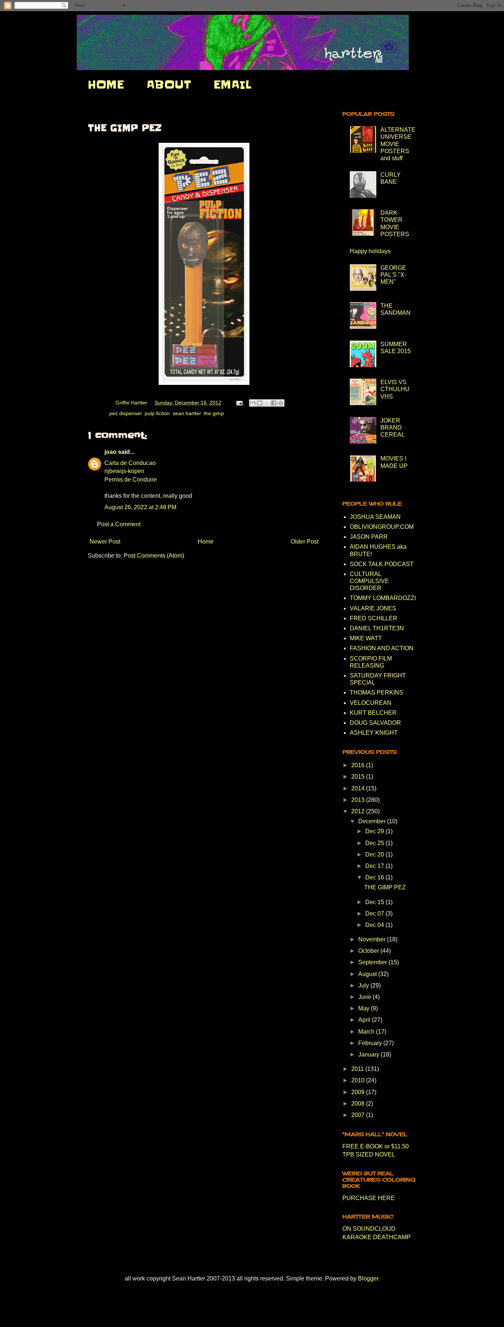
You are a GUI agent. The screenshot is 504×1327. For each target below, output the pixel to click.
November (372, 939)
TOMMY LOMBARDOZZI (383, 598)
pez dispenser (125, 413)
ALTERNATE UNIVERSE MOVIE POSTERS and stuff (397, 144)
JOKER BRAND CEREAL (392, 427)
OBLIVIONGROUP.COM (382, 527)
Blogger (368, 1278)
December (372, 821)
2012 (358, 811)
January (369, 1054)
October (369, 951)
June (365, 997)
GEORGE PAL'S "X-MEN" (393, 275)
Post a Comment (119, 524)
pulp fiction (157, 413)
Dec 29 (375, 831)
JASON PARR (369, 537)
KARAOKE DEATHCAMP (376, 1237)
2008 (358, 1103)
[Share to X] (266, 403)
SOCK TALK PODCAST (382, 564)
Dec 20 (375, 854)
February (370, 1043)
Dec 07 (375, 913)
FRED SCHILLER (373, 618)
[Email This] (252, 403)
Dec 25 (375, 843)
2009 (358, 1092)
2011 (358, 1069)
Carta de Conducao (130, 463)
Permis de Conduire (130, 479)
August (368, 974)
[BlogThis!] (259, 403)
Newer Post (105, 541)
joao (110, 452)
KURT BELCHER (373, 713)
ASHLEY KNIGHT (374, 733)
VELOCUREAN (370, 703)
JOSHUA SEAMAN (375, 517)
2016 (358, 765)
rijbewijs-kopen (124, 471)
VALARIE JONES (373, 608)
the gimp (214, 413)
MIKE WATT (366, 638)
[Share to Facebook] (273, 403)
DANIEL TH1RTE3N (377, 628)
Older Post (304, 541)
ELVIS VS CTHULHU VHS (395, 389)
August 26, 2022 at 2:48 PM (140, 507)
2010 (358, 1080)
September (373, 962)
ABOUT (168, 84)
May (364, 1008)
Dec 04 (375, 925)
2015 (358, 776)
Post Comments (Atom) (154, 555)
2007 (358, 1115)
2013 (358, 800)
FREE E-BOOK (362, 1146)
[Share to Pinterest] (280, 403)
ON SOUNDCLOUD (369, 1229)
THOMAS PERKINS (376, 692)
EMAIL (232, 84)
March (367, 1031)
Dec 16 (375, 877)
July (364, 985)
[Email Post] (239, 403)
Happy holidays (370, 251)
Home (206, 541)
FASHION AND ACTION (382, 648)
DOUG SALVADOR (375, 723)
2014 (358, 788)
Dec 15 (375, 902)
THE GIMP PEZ (385, 887)
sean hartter (187, 413)
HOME (106, 84)
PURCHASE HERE (368, 1198)
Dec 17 (375, 866)
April (365, 1020)
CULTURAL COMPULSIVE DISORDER (369, 581)
